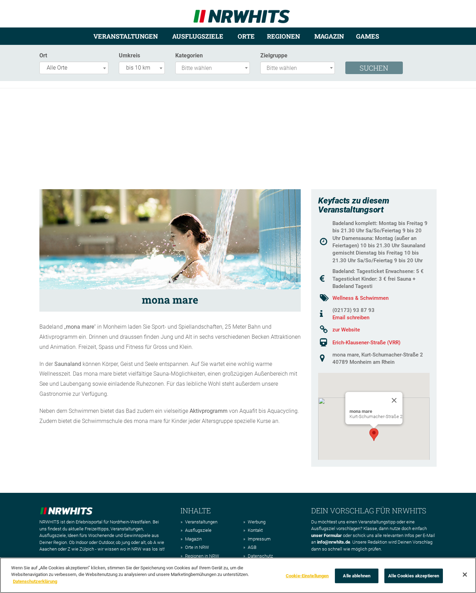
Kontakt (255, 530)
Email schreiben (350, 317)
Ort (43, 55)
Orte (246, 36)
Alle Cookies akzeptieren (413, 575)
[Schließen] (465, 574)
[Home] (241, 13)
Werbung (257, 521)
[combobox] (73, 68)
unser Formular (326, 535)
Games (367, 36)
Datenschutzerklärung (35, 581)
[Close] (394, 400)
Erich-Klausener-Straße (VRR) (366, 342)
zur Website (346, 330)
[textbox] (214, 68)
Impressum (259, 539)
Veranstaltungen (125, 36)
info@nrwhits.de (333, 542)
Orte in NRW (197, 547)
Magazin (329, 36)
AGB (252, 547)
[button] (373, 434)
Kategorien (189, 55)
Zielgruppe (273, 55)
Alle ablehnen (356, 575)
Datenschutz (260, 556)
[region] (238, 575)
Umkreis (129, 55)
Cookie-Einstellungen (307, 575)
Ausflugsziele (197, 36)
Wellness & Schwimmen (360, 298)
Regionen (283, 36)
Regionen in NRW (202, 556)
